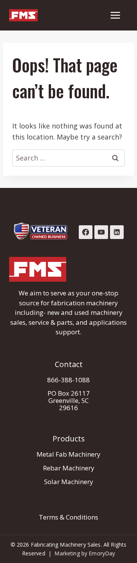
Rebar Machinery (68, 468)
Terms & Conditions (68, 517)
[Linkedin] (117, 232)
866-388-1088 (68, 379)
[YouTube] (101, 232)
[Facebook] (85, 232)
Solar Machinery (68, 481)
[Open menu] (115, 15)
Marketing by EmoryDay (84, 553)
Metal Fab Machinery (68, 454)
